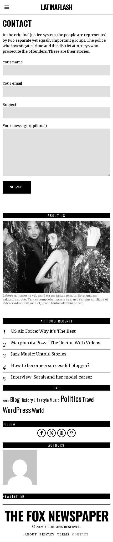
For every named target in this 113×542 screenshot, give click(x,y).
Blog (15, 399)
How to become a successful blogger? (50, 365)
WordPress (17, 409)
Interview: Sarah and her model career (51, 377)
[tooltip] (41, 433)
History (26, 399)
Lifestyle (41, 399)
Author (6, 400)
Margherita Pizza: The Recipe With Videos (55, 342)
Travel (88, 399)
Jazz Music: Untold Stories (38, 354)
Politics (70, 398)
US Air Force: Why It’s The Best (43, 331)
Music (55, 399)
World (38, 410)
